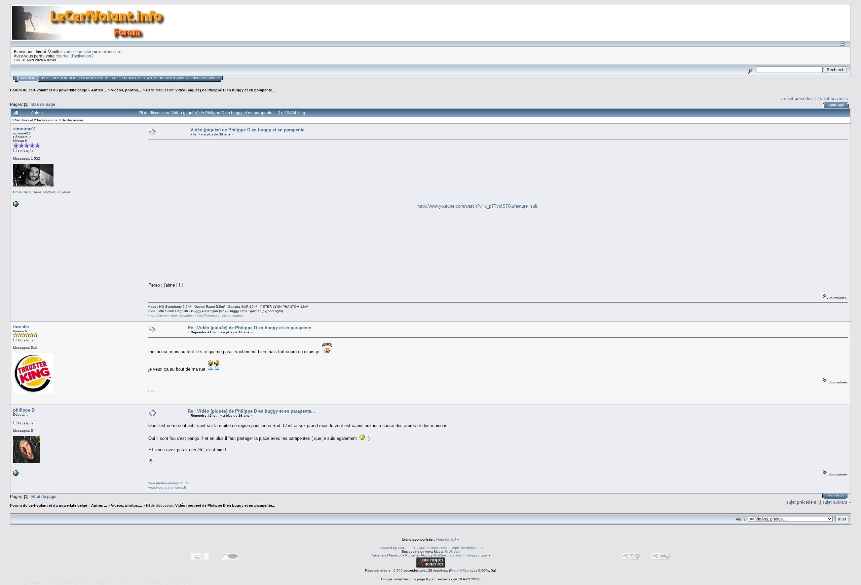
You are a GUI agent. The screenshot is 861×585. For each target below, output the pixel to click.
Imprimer (836, 105)
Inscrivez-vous (205, 78)
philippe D (24, 410)
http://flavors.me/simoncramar (171, 315)
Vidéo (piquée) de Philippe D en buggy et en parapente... (225, 90)
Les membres (90, 78)
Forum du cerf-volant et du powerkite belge (48, 90)
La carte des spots (139, 78)
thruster (21, 326)
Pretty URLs (459, 570)
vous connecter (77, 51)
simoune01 (24, 128)
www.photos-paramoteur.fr (168, 483)
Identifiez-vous (174, 78)
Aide (45, 78)
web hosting (465, 555)
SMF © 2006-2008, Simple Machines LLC (451, 548)
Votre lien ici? (446, 539)
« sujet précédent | (798, 98)
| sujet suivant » (833, 98)
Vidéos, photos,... (127, 90)
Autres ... (99, 90)
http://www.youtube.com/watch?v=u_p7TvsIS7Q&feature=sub (477, 206)
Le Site (112, 78)
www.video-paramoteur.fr (167, 487)
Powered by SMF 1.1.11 (397, 548)
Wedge (454, 551)
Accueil (28, 78)
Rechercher (64, 78)
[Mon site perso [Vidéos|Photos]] (15, 205)
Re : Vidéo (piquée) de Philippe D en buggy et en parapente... (251, 327)
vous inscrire (109, 51)
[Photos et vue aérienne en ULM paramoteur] (15, 474)
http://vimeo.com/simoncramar (220, 315)
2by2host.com (444, 555)
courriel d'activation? (74, 56)
